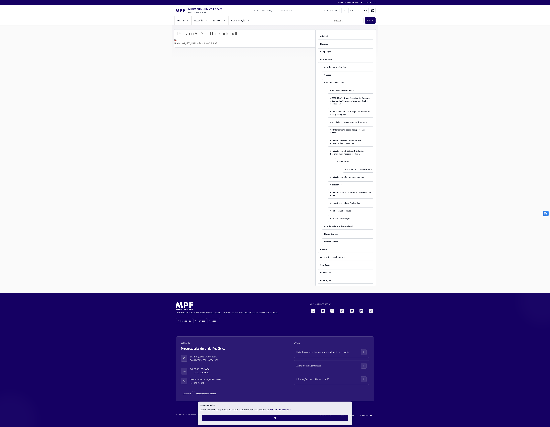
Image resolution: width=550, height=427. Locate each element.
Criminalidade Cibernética (342, 90)
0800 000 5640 (201, 372)
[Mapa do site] (373, 10)
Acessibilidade (330, 10)
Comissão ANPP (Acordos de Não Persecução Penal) (350, 194)
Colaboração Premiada (340, 210)
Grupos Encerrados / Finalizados (345, 202)
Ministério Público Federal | (349, 2)
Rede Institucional (368, 2)
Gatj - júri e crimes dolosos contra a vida (348, 121)
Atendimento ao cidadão (206, 393)
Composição (325, 51)
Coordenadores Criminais (335, 67)
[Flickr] (332, 311)
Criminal (324, 36)
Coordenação (326, 59)
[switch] (344, 10)
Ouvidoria (187, 393)
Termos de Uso (366, 415)
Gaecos (327, 74)
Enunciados (325, 272)
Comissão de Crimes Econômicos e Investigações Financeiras (345, 142)
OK (275, 418)
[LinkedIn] (371, 311)
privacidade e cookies (280, 409)
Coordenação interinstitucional (338, 226)
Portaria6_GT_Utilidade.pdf (358, 169)
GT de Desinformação (340, 218)
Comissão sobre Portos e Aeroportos (347, 176)
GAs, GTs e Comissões (334, 82)
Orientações (325, 264)
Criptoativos (335, 184)
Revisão (323, 249)
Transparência (285, 10)
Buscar (370, 20)
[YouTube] (351, 311)
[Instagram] (361, 311)
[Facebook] (323, 311)
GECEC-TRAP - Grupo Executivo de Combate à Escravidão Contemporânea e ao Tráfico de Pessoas (350, 100)
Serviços (201, 320)
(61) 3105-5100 (202, 369)
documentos (343, 161)
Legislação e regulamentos (332, 257)
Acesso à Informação (264, 10)
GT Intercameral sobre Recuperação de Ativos (348, 131)
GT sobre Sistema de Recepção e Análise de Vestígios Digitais (350, 113)
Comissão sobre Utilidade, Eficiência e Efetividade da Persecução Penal (347, 152)
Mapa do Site (185, 320)
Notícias (324, 43)
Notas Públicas (331, 241)
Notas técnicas (331, 233)
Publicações (325, 280)
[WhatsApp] (313, 311)
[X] (342, 311)
